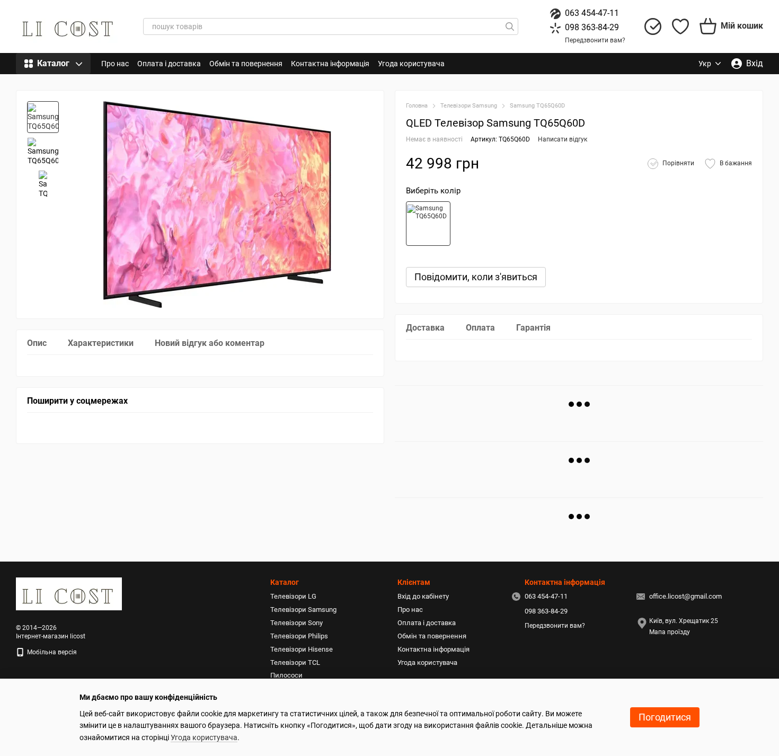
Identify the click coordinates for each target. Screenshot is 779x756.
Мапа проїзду (669, 632)
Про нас (115, 63)
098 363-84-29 (592, 27)
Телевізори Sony (296, 623)
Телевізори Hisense (301, 649)
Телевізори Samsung (303, 609)
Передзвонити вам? (595, 40)
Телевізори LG (293, 596)
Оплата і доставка (169, 63)
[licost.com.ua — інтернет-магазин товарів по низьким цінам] (69, 593)
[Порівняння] (652, 26)
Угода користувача (411, 63)
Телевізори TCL (295, 662)
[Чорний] (428, 223)
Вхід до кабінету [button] (423, 596)
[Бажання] (680, 26)
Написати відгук (562, 139)
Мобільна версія (51, 652)
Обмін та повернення (245, 63)
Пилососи (286, 675)
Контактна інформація (330, 63)
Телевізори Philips (299, 636)
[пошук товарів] (509, 26)
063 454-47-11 (592, 13)
